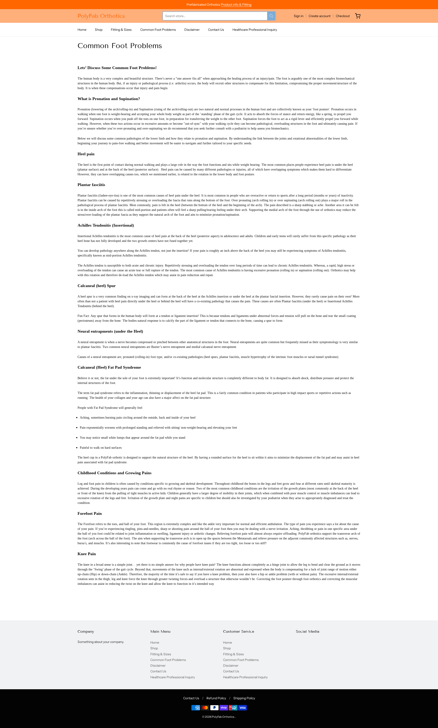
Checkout (343, 16)
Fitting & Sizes (121, 30)
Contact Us (216, 30)
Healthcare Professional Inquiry (254, 30)
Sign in (298, 16)
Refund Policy (216, 698)
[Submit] (271, 16)
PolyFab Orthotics (101, 16)
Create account (320, 16)
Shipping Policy (244, 698)
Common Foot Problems (158, 30)
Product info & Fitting (236, 5)
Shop (98, 30)
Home (82, 30)
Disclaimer (192, 30)
